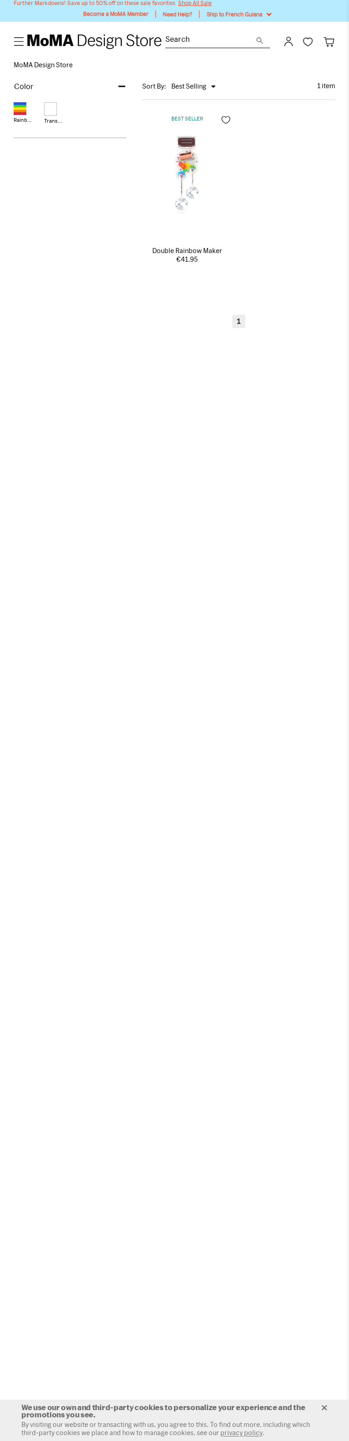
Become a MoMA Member (116, 14)
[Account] (289, 41)
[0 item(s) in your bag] (328, 41)
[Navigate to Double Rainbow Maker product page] (187, 173)
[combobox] (210, 40)
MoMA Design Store (43, 65)
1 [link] (239, 321)
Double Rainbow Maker (187, 250)
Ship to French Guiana (234, 14)
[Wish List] (308, 41)
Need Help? (177, 14)
